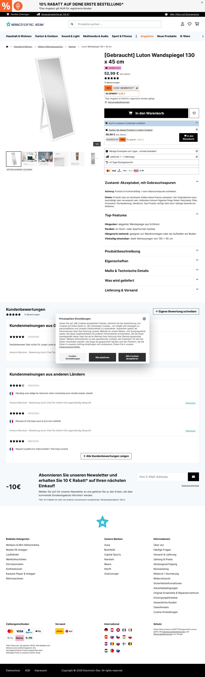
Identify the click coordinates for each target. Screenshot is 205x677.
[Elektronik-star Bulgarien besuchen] (118, 644)
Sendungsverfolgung (165, 564)
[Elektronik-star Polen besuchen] (130, 637)
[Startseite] (10, 46)
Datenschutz (13, 670)
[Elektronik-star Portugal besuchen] (112, 650)
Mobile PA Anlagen (16, 549)
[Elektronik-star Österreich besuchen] (112, 630)
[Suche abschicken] (72, 24)
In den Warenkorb (149, 113)
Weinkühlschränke (16, 559)
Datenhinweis (161, 607)
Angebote (147, 36)
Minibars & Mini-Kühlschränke (22, 544)
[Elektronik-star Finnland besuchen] (124, 644)
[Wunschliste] (189, 24)
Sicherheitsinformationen (168, 583)
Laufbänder (12, 554)
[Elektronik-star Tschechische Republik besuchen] (118, 637)
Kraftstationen (14, 568)
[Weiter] (202, 36)
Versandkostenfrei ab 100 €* (55, 14)
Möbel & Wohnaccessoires (50, 46)
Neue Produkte (167, 36)
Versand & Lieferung (165, 554)
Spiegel (72, 46)
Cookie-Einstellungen (166, 612)
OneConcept (111, 573)
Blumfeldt (109, 549)
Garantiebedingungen (166, 588)
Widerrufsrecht (162, 578)
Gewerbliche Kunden (165, 602)
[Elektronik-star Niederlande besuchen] (106, 650)
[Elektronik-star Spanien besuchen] (106, 637)
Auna (107, 544)
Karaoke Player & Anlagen (20, 573)
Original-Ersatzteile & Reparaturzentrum (176, 592)
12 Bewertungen (112, 82)
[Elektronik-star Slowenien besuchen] (118, 650)
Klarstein (109, 559)
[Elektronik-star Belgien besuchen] (130, 644)
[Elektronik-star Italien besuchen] (130, 630)
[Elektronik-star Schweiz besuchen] (118, 630)
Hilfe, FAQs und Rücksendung (184, 14)
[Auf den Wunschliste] (194, 113)
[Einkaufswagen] (197, 24)
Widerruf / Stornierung (166, 573)
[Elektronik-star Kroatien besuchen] (106, 644)
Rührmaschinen (14, 578)
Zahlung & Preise (163, 559)
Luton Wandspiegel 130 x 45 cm (96, 46)
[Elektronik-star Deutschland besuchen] (106, 630)
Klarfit (107, 568)
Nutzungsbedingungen (163, 634)
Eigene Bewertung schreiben (177, 311)
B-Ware (185, 36)
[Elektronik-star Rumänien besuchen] (112, 644)
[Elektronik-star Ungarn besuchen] (124, 637)
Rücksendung (161, 568)
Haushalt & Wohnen (23, 46)
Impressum (41, 670)
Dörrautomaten (14, 564)
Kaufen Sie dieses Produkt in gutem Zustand (130, 130)
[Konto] (182, 24)
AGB (27, 670)
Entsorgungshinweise (166, 597)
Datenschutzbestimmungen (173, 632)
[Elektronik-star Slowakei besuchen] (112, 637)
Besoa (107, 564)
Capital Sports (112, 554)
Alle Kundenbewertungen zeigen (107, 456)
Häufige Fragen (162, 549)
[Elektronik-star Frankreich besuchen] (124, 630)
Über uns (159, 544)
